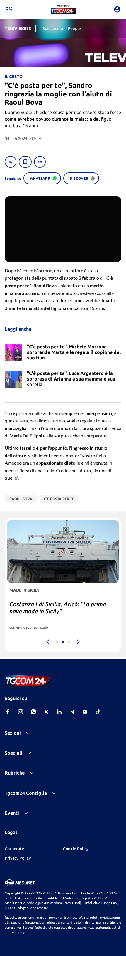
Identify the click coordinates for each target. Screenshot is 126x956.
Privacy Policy (18, 858)
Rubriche (15, 772)
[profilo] (117, 9)
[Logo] (63, 9)
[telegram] (72, 712)
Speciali (13, 752)
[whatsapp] (33, 712)
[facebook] (8, 712)
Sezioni (13, 733)
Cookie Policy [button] (75, 848)
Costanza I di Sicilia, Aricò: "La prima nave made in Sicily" (57, 607)
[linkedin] (59, 712)
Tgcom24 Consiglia (26, 793)
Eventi (12, 813)
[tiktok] (98, 712)
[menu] (9, 9)
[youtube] (85, 712)
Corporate (14, 848)
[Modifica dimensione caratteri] (40, 162)
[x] (46, 712)
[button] (63, 9)
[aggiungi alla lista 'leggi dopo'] (25, 162)
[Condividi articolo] (10, 162)
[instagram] (20, 712)
